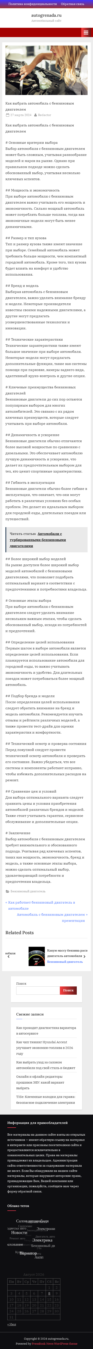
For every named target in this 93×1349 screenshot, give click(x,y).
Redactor (44, 115)
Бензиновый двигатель (28, 891)
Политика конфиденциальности (32, 4)
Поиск (21, 983)
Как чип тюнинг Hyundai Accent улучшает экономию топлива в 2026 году (44, 1048)
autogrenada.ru (46, 15)
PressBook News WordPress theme (54, 1344)
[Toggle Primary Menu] (86, 32)
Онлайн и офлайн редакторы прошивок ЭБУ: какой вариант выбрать (40, 1082)
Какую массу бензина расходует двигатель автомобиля (55, 953)
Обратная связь (72, 4)
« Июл (11, 1324)
